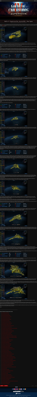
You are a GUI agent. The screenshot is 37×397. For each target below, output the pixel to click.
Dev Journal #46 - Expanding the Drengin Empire (7, 325)
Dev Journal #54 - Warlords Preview (5, 315)
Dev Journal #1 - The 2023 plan (5, 383)
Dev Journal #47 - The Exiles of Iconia (6, 324)
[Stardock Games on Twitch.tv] (15, 389)
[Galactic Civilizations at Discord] (21, 389)
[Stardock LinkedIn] (24, 389)
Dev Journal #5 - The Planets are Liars (6, 378)
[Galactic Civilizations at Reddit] (19, 389)
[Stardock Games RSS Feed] (25, 389)
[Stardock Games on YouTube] (14, 389)
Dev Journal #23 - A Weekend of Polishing (6, 355)
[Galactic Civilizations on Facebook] (13, 389)
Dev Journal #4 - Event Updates (5, 379)
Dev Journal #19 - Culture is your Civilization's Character (8, 360)
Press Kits (10, 396)
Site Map (17, 396)
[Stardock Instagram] (17, 389)
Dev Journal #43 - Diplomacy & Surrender (6, 329)
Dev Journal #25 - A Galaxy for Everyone (6, 352)
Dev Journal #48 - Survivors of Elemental (6, 323)
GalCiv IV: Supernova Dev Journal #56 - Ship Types (18, 21)
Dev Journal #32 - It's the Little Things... (6, 343)
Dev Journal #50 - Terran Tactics (5, 320)
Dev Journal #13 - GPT (4, 368)
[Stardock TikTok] (22, 389)
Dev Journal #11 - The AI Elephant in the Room (7, 370)
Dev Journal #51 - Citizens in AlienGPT (6, 319)
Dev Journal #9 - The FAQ (4, 373)
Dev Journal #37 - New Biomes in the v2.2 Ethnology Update (9, 337)
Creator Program (13, 396)
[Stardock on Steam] (18, 389)
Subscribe (22, 391)
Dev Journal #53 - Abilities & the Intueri (6, 316)
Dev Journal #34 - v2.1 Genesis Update (6, 341)
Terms (19, 396)
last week (3, 25)
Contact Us (26, 396)
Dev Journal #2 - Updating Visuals (5, 382)
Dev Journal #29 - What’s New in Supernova (7, 347)
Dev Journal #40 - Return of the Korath (6, 333)
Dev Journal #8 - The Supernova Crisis (6, 374)
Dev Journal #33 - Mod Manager (5, 342)
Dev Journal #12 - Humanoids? (5, 369)
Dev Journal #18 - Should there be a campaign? (7, 361)
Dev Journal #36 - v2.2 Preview (5, 338)
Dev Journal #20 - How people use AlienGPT (7, 359)
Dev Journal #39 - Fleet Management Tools (6, 334)
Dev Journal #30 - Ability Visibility (5, 346)
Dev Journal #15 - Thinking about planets (6, 365)
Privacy (21, 396)
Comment (6, 385)
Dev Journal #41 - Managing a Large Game (6, 332)
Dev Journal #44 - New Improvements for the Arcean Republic (9, 328)
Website (2, 385)
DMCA (24, 396)
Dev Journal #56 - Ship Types (5, 312)
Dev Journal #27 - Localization (5, 350)
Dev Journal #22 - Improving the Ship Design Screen (8, 356)
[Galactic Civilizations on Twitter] (11, 389)
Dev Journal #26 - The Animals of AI (6, 351)
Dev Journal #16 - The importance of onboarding (7, 364)
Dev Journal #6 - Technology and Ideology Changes (7, 377)
